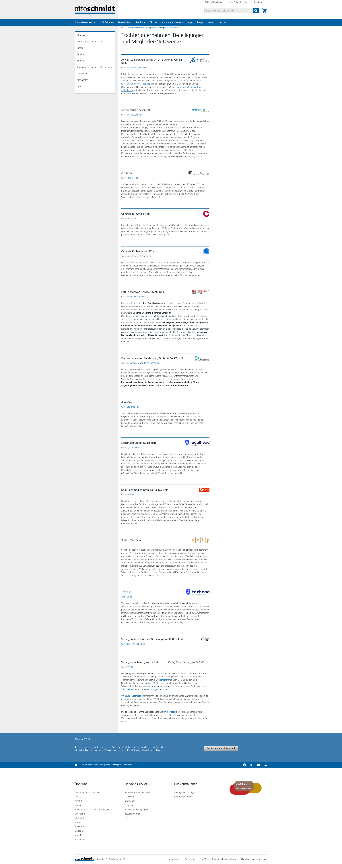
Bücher (153, 22)
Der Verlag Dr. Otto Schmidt (89, 41)
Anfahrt (80, 54)
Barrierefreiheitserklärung (224, 859)
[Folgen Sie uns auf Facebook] (245, 765)
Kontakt (80, 86)
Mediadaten (82, 80)
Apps (190, 22)
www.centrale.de (129, 218)
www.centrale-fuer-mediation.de (136, 256)
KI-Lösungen (107, 22)
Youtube (79, 835)
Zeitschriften (124, 22)
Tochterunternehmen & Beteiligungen (94, 67)
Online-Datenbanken (85, 22)
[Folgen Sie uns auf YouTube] (258, 765)
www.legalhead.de (130, 447)
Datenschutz (191, 859)
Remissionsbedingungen (136, 809)
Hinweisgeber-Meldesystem (254, 859)
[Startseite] (84, 860)
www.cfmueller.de (129, 178)
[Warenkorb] (264, 10)
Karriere (80, 60)
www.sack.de (127, 494)
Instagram (79, 839)
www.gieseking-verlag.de (133, 644)
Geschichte (82, 73)
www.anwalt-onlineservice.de (135, 84)
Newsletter (129, 796)
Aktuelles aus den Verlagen (137, 792)
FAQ (126, 818)
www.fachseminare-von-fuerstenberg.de (140, 363)
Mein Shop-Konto (215, 2)
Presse (80, 48)
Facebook (79, 826)
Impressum (174, 859)
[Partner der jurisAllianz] (245, 788)
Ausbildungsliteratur (172, 22)
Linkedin (79, 831)
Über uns (222, 22)
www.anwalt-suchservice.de (134, 67)
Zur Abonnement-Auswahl (221, 748)
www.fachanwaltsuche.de (133, 296)
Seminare (140, 22)
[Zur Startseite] (122, 27)
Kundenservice (260, 2)
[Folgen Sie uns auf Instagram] (251, 765)
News (210, 22)
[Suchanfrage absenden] (256, 10)
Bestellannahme (132, 814)
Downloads (130, 801)
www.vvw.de (127, 667)
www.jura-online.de (130, 407)
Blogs (200, 22)
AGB (204, 859)
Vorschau (129, 805)
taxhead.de (126, 597)
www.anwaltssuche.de (131, 115)
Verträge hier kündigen (184, 792)
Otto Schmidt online (238, 2)
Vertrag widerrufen (182, 796)
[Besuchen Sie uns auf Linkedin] (264, 765)
